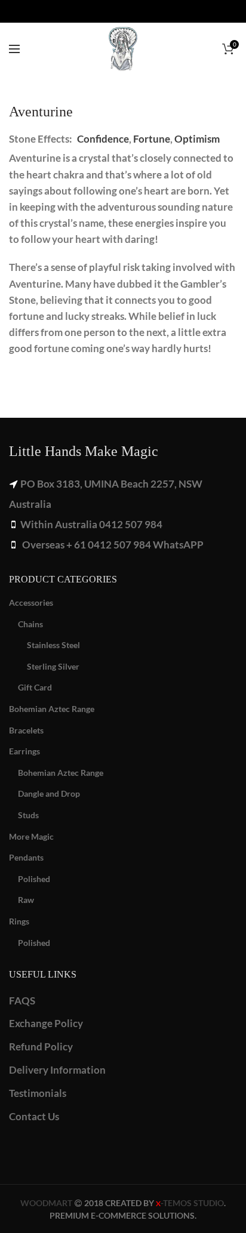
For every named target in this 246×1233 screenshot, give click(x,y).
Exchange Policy (46, 1023)
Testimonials (37, 1093)
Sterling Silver (53, 666)
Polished (34, 879)
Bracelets (26, 730)
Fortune (151, 138)
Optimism (197, 138)
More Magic (31, 836)
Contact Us (34, 1116)
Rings (19, 921)
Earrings (24, 751)
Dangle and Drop (49, 793)
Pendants (26, 857)
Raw (26, 900)
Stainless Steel (53, 645)
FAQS (22, 1000)
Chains (30, 624)
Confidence (103, 138)
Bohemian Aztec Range (51, 709)
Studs (28, 815)
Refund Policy (41, 1046)
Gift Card (35, 687)
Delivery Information (57, 1070)
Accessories (31, 602)
